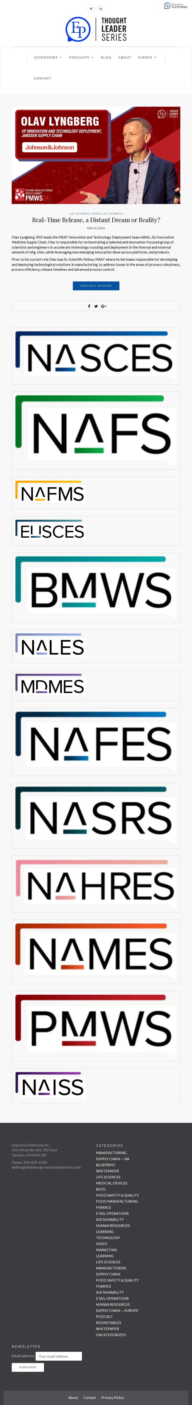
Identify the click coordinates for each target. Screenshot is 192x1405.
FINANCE (103, 1207)
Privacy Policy (112, 1397)
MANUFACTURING (111, 1153)
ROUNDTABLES (108, 1323)
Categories (46, 57)
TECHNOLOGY (108, 1238)
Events (145, 57)
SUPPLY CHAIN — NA (112, 1159)
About (124, 57)
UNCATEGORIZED (111, 1335)
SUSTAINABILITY (110, 1219)
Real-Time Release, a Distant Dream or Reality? (96, 220)
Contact (43, 78)
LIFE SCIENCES (79, 213)
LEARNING (105, 1231)
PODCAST (104, 1316)
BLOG (100, 1189)
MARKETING (106, 1250)
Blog (106, 57)
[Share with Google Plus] (103, 306)
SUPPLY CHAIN (108, 1274)
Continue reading (96, 285)
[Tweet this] (96, 306)
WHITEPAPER (107, 1171)
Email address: (23, 1356)
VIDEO (96, 213)
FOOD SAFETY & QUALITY (117, 1195)
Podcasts (79, 57)
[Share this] (89, 306)
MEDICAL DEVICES (111, 1183)
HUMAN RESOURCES (113, 1225)
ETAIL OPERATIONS (112, 1213)
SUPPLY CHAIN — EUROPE (117, 1310)
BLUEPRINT (105, 1165)
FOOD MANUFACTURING (117, 1201)
